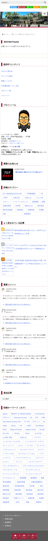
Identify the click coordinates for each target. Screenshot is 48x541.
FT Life (27, 422)
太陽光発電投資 (36, 482)
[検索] (45, 2)
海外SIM (40, 490)
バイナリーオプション (20, 202)
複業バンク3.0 (6, 81)
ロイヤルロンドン (9, 478)
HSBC (5, 426)
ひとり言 (40, 198)
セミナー (41, 449)
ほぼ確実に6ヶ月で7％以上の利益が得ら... (18, 383)
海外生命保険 (7, 210)
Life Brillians (39, 426)
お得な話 (16, 198)
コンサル (29, 445)
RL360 (42, 429)
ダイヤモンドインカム (26, 453)
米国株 (41, 210)
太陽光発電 (7, 206)
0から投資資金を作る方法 (12, 194)
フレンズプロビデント (11, 466)
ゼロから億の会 (7, 71)
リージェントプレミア (34, 474)
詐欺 (4, 214)
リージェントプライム (11, 474)
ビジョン (6, 462)
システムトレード (9, 449)
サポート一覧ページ (16, 143)
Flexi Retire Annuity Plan (12, 422)
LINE (18, 146)
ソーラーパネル (8, 453)
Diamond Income (20, 418)
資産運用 (27, 214)
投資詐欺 (6, 486)
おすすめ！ (39, 433)
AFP (7, 137)
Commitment (40, 414)
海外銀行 (20, 210)
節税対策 (31, 210)
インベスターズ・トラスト (34, 441)
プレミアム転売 (7, 76)
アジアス (37, 437)
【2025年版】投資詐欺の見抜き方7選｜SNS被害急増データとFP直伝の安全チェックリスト (30, 263)
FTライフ (36, 422)
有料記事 (17, 490)
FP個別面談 (31, 194)
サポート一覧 (6, 91)
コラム (20, 445)
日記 (41, 486)
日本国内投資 (19, 486)
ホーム (6, 34)
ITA (21, 426)
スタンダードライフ (27, 449)
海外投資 (40, 206)
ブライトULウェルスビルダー (34, 466)
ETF (36, 418)
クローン (6, 202)
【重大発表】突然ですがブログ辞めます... (18, 304)
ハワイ (41, 453)
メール (11, 146)
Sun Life (6, 433)
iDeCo (13, 426)
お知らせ (28, 198)
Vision (27, 433)
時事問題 (6, 490)
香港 (27, 502)
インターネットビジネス (12, 441)
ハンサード (7, 458)
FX (42, 194)
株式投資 (29, 490)
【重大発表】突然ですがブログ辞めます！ (28, 172)
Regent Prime (31, 429)
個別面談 (33, 478)
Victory (17, 433)
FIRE (43, 418)
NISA (5, 429)
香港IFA (39, 502)
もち (7, 312)
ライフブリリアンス (33, 470)
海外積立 (40, 494)
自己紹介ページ (15, 141)
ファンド (19, 462)
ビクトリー (40, 458)
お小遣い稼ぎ (7, 437)
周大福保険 (7, 482)
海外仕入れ (29, 206)
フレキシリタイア (35, 462)
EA (31, 418)
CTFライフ (7, 418)
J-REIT (5, 198)
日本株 (17, 206)
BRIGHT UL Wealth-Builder (21, 414)
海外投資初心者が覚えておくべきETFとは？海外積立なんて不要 (30, 232)
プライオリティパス (10, 470)
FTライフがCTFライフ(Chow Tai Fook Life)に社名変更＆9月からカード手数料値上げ (30, 247)
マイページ (5, 95)
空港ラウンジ (19, 498)
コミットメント (8, 445)
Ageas (5, 414)
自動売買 (6, 502)
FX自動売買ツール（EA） (10, 86)
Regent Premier (16, 429)
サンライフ (41, 445)
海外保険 (18, 494)
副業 (43, 202)
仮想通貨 (35, 202)
